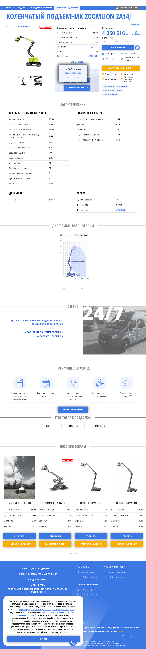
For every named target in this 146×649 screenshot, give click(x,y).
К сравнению (78, 62)
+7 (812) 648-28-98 (117, 572)
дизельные (73, 426)
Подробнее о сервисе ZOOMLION (45, 332)
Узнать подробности (78, 87)
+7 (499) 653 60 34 (90, 572)
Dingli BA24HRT (91, 503)
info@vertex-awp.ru (90, 577)
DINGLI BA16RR (55, 503)
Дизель (94, 47)
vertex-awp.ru (120, 631)
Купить (30, 568)
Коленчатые (100, 426)
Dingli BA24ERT (126, 503)
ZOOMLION (93, 56)
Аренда (45, 568)
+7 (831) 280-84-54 (90, 589)
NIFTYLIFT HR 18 (19, 503)
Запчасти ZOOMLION (51, 336)
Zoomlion (46, 426)
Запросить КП (118, 47)
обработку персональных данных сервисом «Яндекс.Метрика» (46, 609)
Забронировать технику (73, 409)
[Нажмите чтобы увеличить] (74, 256)
